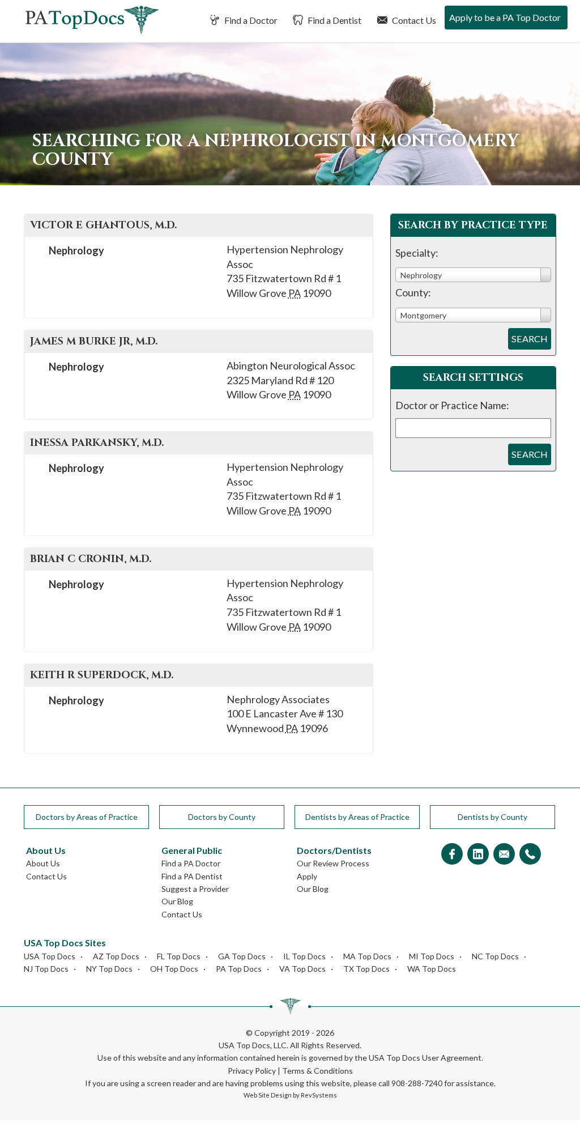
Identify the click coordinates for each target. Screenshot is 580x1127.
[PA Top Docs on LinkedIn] (478, 855)
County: (413, 292)
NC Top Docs (495, 956)
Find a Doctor (250, 20)
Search (529, 338)
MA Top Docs (367, 956)
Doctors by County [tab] (221, 817)
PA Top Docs (239, 968)
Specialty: (416, 252)
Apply (307, 876)
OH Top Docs (174, 968)
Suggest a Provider (195, 889)
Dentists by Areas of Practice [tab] (357, 817)
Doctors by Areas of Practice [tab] (87, 817)
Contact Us (413, 20)
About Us (43, 863)
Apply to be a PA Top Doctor (505, 17)
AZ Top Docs (116, 956)
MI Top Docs (431, 956)
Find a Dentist (333, 20)
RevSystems (319, 1095)
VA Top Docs (302, 968)
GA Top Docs (242, 956)
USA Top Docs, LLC (253, 1045)
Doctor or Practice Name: (452, 405)
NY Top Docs (109, 968)
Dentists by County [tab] (492, 817)
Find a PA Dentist (192, 876)
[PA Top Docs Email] (504, 855)
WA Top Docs (431, 968)
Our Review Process (333, 863)
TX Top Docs (366, 968)
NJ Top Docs (46, 968)
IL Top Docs (304, 956)
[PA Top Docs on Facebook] (452, 855)
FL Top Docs (179, 956)
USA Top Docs (49, 956)
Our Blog (177, 901)
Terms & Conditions (317, 1070)
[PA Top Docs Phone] (530, 855)
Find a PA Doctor (190, 863)
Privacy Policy (252, 1070)
